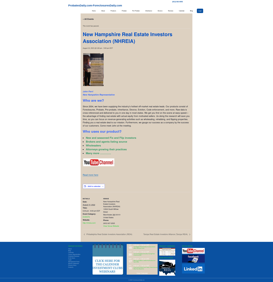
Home (94, 11)
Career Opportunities (74, 254)
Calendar (181, 11)
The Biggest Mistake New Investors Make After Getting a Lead (144, 247)
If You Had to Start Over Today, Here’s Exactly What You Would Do (146, 268)
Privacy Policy (72, 265)
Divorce (160, 11)
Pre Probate (136, 11)
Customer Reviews (73, 256)
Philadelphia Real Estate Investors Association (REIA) (109, 234)
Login (200, 11)
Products (113, 11)
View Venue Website (111, 226)
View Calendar (142, 273)
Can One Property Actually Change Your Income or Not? (144, 254)
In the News (71, 258)
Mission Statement (73, 263)
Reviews (170, 11)
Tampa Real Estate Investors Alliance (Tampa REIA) (165, 234)
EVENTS (86, 217)
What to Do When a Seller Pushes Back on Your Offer (144, 261)
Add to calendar (94, 186)
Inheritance (148, 11)
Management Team (73, 261)
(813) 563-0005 (177, 2)
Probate (124, 11)
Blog (191, 11)
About (103, 11)
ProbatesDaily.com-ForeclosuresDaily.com (95, 5)
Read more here (90, 174)
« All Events (88, 19)
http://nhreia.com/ (89, 223)
